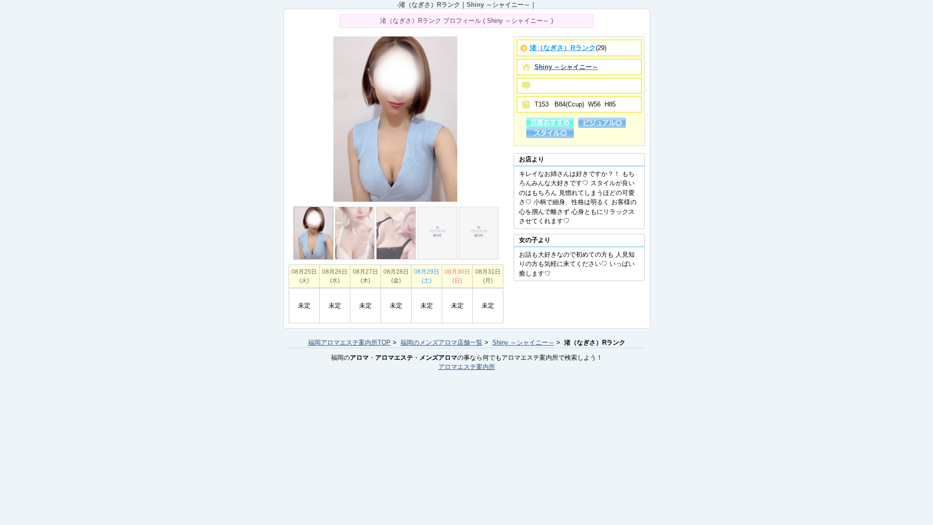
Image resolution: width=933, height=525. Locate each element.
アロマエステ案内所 (466, 366)
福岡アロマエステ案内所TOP (349, 342)
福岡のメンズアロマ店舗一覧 (441, 342)
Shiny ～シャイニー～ (523, 342)
